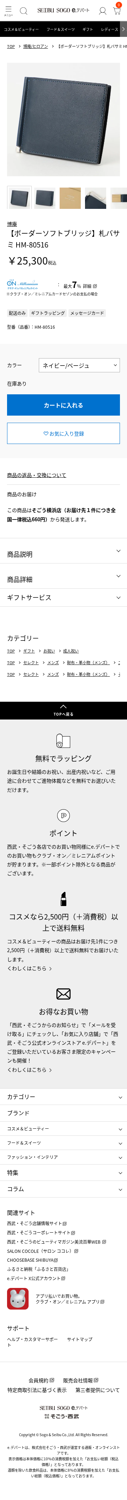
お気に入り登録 (66, 433)
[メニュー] (8, 10)
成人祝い (71, 651)
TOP (11, 46)
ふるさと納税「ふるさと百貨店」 (39, 1269)
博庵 (12, 223)
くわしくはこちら (27, 968)
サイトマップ (79, 1339)
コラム (15, 1188)
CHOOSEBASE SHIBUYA (30, 1260)
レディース (109, 29)
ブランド (18, 1113)
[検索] (23, 10)
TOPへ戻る (64, 714)
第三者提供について (97, 1389)
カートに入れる (63, 405)
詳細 (87, 286)
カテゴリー (21, 1096)
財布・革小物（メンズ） (88, 662)
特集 (12, 1172)
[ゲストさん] (102, 10)
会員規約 (38, 1380)
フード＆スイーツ (61, 29)
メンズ (53, 662)
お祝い (49, 651)
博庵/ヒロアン (35, 46)
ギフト (88, 29)
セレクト (31, 662)
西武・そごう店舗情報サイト (34, 1223)
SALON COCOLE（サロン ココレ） (40, 1251)
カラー (14, 364)
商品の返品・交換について (36, 474)
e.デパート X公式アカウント (34, 1278)
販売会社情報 (78, 1380)
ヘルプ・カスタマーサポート (32, 1342)
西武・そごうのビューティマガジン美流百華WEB (54, 1242)
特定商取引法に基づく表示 (37, 1389)
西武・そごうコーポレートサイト (39, 1232)
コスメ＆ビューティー (21, 29)
